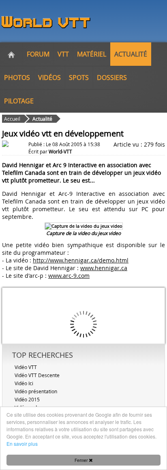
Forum (38, 54)
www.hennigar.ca (103, 268)
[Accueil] (11, 54)
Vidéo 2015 (27, 399)
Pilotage (19, 101)
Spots (79, 77)
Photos (17, 77)
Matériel (91, 54)
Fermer (82, 460)
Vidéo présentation (36, 391)
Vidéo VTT (26, 367)
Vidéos (49, 77)
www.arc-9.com (69, 275)
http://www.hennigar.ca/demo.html (80, 260)
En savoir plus (22, 443)
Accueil (12, 118)
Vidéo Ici (24, 383)
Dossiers (112, 77)
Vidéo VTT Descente (37, 375)
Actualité (130, 54)
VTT (63, 54)
